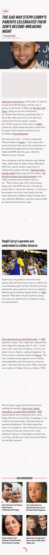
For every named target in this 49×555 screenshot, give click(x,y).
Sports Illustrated (20, 133)
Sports (5, 11)
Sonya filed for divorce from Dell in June (19, 339)
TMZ (43, 292)
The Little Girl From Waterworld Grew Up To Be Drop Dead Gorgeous (35, 507)
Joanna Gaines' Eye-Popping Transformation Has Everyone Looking (11, 540)
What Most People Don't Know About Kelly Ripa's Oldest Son (36, 540)
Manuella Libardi (9, 35)
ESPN (39, 123)
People (38, 355)
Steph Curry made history (13, 101)
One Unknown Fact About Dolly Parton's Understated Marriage (12, 507)
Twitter (22, 142)
